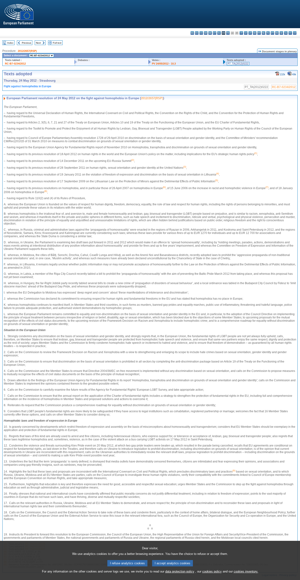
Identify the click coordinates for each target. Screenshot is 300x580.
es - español (197, 33)
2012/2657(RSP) (27, 51)
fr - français (228, 33)
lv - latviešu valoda (246, 33)
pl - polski (268, 33)
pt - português (272, 33)
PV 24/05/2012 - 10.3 (164, 63)
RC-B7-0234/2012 (15, 63)
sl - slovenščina (286, 33)
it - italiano (241, 33)
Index (10, 43)
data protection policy (179, 571)
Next (38, 43)
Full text (57, 43)
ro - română (277, 33)
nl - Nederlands (263, 33)
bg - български (192, 33)
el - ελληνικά (219, 33)
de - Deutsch (210, 33)
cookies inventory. (246, 571)
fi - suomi (290, 33)
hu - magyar (254, 33)
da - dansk (205, 33)
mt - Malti (259, 33)
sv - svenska (294, 33)
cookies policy (212, 571)
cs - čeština (201, 33)
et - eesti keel (214, 33)
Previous (26, 43)
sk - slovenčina (281, 33)
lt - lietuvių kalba (250, 33)
